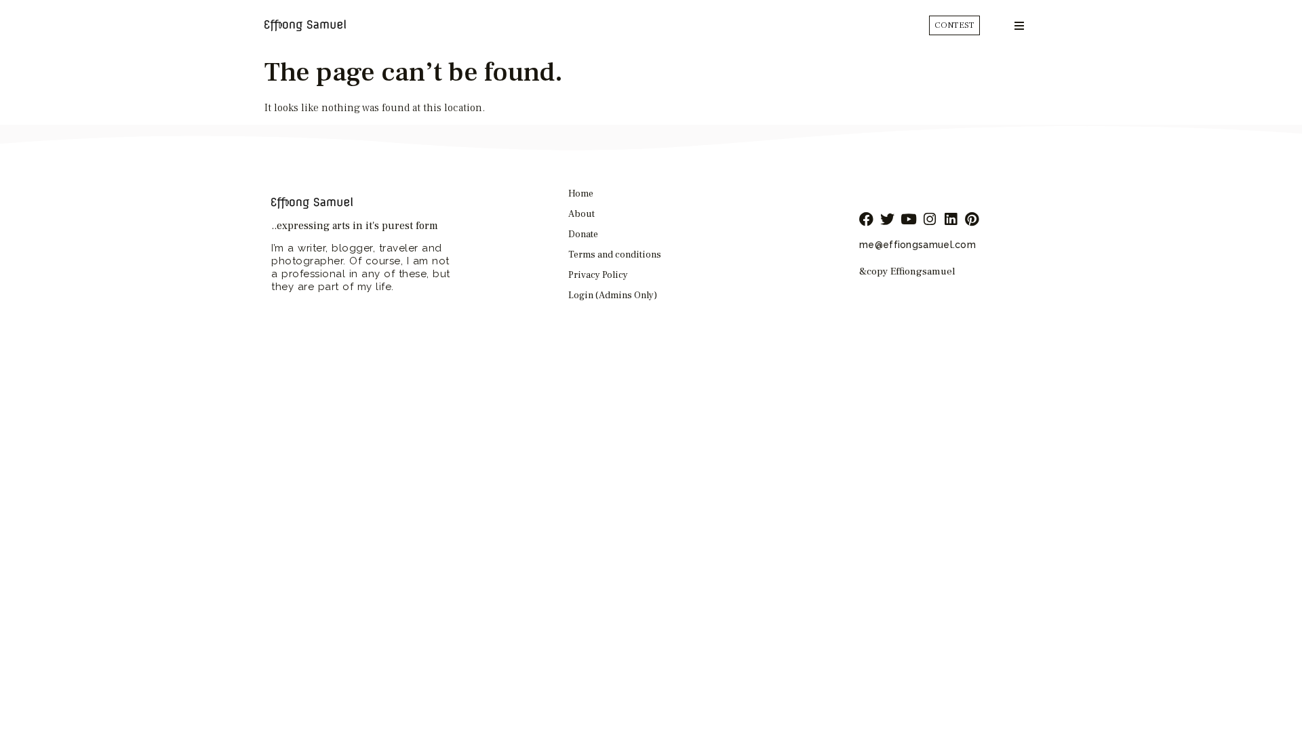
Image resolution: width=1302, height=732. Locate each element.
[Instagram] (929, 219)
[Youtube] (908, 219)
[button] (1019, 25)
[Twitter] (887, 219)
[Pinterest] (971, 219)
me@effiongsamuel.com (917, 244)
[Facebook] (866, 219)
